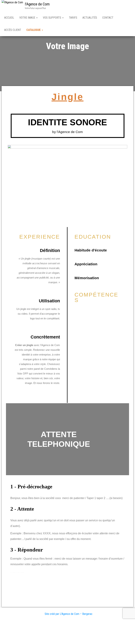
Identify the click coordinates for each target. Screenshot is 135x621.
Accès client (12, 30)
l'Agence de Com (37, 4)
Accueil (9, 17)
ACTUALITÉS (89, 17)
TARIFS (73, 17)
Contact (107, 17)
